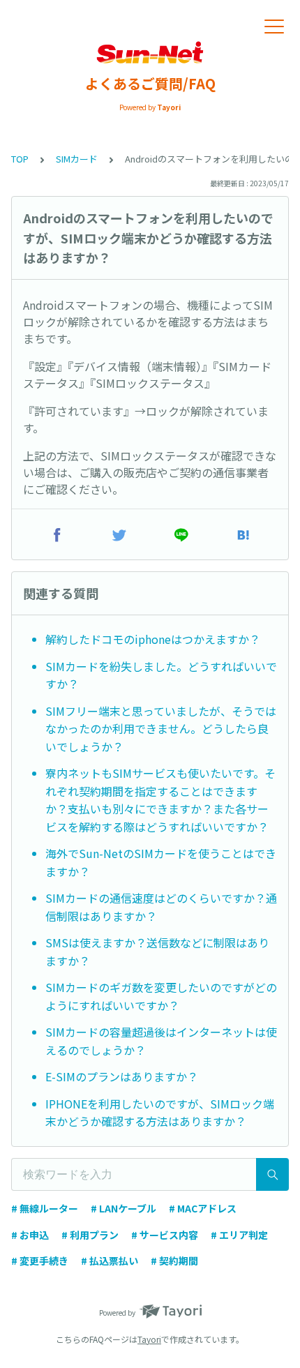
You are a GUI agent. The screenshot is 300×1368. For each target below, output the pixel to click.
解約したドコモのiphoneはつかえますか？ (152, 639)
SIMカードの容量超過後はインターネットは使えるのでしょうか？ (161, 1040)
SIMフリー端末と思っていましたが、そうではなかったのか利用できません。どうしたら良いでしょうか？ (160, 728)
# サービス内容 (164, 1235)
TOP (20, 158)
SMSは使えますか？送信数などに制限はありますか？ (157, 951)
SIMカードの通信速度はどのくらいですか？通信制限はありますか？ (161, 906)
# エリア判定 (239, 1235)
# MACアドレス (203, 1208)
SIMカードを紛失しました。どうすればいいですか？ (161, 675)
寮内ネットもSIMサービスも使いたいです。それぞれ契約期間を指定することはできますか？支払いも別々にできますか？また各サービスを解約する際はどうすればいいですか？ (160, 800)
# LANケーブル (123, 1208)
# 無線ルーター (44, 1208)
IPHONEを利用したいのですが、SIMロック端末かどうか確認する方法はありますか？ (159, 1112)
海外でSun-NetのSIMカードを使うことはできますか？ (160, 862)
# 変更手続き (39, 1261)
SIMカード (77, 158)
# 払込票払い (109, 1261)
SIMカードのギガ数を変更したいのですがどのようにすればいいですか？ (161, 996)
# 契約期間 (174, 1261)
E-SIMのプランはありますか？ (121, 1076)
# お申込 (30, 1235)
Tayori (149, 1339)
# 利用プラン (90, 1235)
